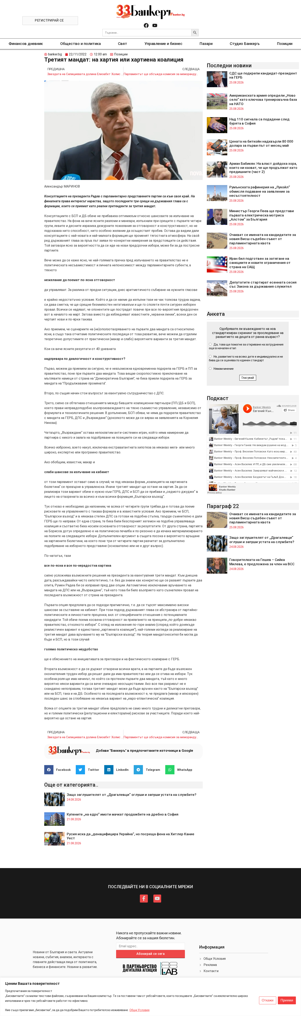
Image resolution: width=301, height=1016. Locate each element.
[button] (59, 769)
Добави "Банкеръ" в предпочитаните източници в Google (144, 750)
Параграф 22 (223, 506)
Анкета (216, 314)
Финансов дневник (26, 43)
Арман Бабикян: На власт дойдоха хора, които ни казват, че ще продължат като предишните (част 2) (263, 167)
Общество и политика (80, 43)
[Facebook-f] (144, 898)
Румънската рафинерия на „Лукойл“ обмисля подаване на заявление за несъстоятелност (259, 191)
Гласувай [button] (248, 377)
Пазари (206, 43)
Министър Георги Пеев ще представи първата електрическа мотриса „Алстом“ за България (261, 215)
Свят (122, 43)
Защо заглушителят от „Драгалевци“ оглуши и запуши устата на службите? (131, 795)
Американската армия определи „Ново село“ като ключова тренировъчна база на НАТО (263, 99)
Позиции (284, 43)
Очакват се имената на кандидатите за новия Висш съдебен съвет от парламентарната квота (262, 239)
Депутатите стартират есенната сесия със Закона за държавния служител (262, 284)
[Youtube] (154, 25)
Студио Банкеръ (245, 43)
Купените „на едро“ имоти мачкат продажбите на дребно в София (122, 814)
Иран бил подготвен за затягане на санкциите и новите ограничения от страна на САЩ (260, 262)
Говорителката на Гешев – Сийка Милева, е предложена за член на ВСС (261, 562)
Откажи (268, 1000)
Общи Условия (139, 1010)
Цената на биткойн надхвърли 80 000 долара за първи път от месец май (261, 143)
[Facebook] (146, 25)
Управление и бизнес (163, 43)
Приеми (287, 1000)
